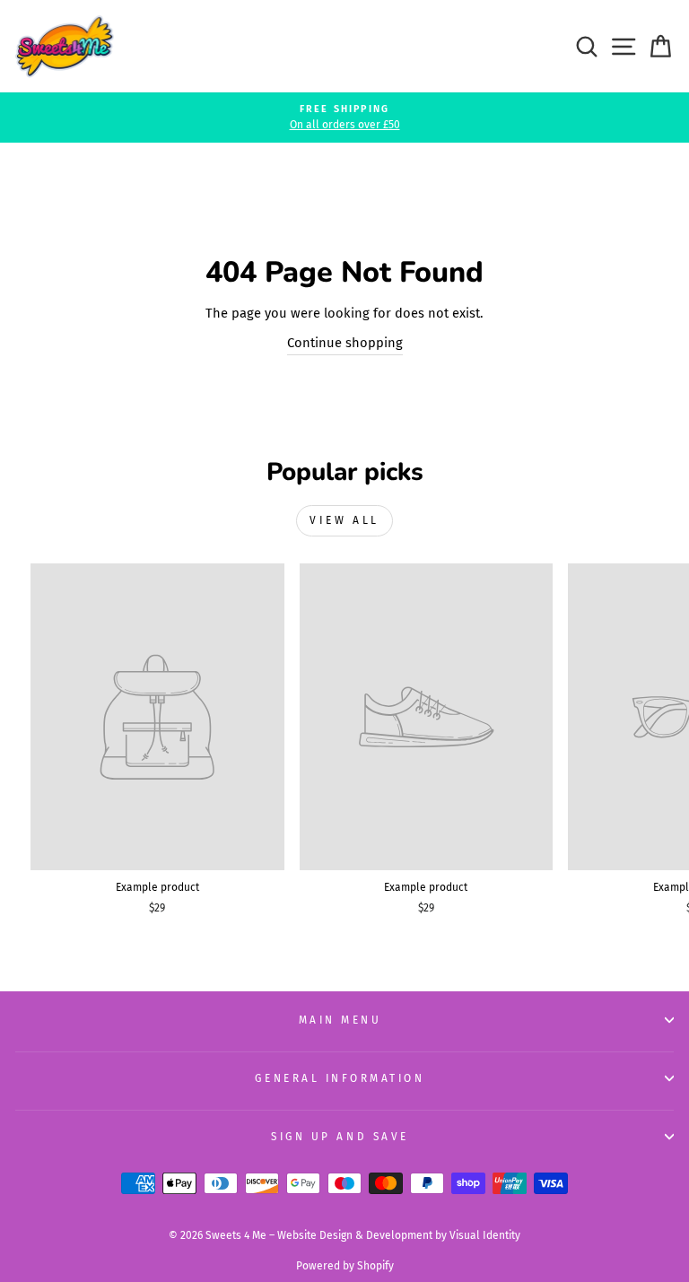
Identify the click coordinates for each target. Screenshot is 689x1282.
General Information (339, 1078)
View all (344, 520)
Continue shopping (345, 343)
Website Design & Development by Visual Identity (398, 1235)
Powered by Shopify (345, 1266)
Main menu (340, 1020)
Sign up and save (340, 1136)
